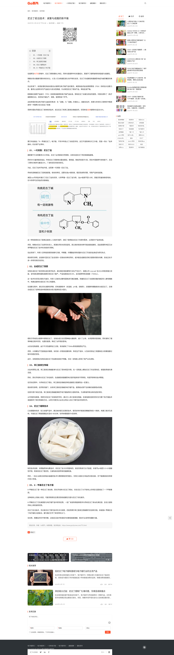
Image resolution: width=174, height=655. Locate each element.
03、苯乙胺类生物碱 (39, 61)
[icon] (144, 647)
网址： (88, 628)
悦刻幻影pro (141, 141)
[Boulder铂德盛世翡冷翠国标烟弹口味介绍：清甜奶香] (121, 89)
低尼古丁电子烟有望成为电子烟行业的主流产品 (76, 571)
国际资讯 (31, 572)
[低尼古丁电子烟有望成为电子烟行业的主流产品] (40, 578)
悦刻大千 (121, 129)
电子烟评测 (82, 3)
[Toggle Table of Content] (49, 50)
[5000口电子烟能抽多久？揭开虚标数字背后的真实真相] (121, 70)
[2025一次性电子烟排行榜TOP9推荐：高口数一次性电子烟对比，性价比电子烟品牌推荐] (121, 99)
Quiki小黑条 (131, 141)
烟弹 (88, 110)
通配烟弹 (93, 3)
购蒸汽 (47, 649)
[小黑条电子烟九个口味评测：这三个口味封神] (121, 23)
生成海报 (35, 652)
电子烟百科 (58, 3)
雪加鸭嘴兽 (121, 119)
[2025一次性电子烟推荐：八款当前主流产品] (121, 52)
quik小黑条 (121, 135)
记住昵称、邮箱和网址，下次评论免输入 (42, 632)
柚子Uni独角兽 (132, 135)
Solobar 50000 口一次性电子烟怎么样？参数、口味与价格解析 (136, 33)
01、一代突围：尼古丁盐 (41, 55)
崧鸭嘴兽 (121, 132)
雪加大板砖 (121, 123)
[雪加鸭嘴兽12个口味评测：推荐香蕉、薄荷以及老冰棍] (121, 80)
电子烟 (36, 74)
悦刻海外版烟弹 (142, 126)
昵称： (32, 628)
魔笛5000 (141, 135)
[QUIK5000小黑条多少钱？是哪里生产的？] (121, 61)
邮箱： (60, 628)
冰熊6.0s (121, 147)
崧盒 (141, 144)
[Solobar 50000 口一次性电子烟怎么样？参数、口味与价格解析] (121, 33)
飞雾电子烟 (121, 141)
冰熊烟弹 (141, 123)
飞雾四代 (131, 126)
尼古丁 (33, 532)
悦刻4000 (141, 119)
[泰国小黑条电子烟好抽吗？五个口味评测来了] (121, 42)
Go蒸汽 (42, 649)
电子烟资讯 (46, 3)
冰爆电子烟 (121, 126)
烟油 (131, 138)
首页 (29, 11)
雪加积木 (131, 147)
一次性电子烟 (70, 3)
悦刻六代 (121, 144)
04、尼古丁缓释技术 (39, 65)
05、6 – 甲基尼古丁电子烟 (41, 68)
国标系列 (102, 3)
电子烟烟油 (141, 147)
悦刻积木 (131, 119)
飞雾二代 (141, 132)
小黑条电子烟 (131, 123)
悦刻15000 (131, 144)
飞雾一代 (131, 132)
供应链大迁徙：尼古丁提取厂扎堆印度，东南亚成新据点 (80, 591)
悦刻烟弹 (131, 129)
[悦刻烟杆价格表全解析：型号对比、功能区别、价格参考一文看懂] (121, 108)
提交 (108, 632)
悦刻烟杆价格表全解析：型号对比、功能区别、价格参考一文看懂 (136, 108)
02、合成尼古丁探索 (39, 58)
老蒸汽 (52, 649)
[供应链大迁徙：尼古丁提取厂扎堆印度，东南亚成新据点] (40, 598)
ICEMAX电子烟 (122, 138)
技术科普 (51, 23)
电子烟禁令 (141, 129)
